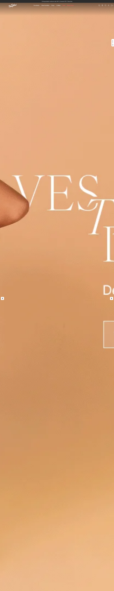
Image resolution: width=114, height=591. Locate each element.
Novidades (36, 5)
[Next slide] (111, 298)
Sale (64, 5)
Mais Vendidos (45, 5)
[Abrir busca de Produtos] (99, 5)
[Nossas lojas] (102, 5)
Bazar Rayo (70, 5)
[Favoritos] (105, 5)
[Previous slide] (2, 298)
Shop (52, 5)
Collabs (58, 5)
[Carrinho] (111, 5)
